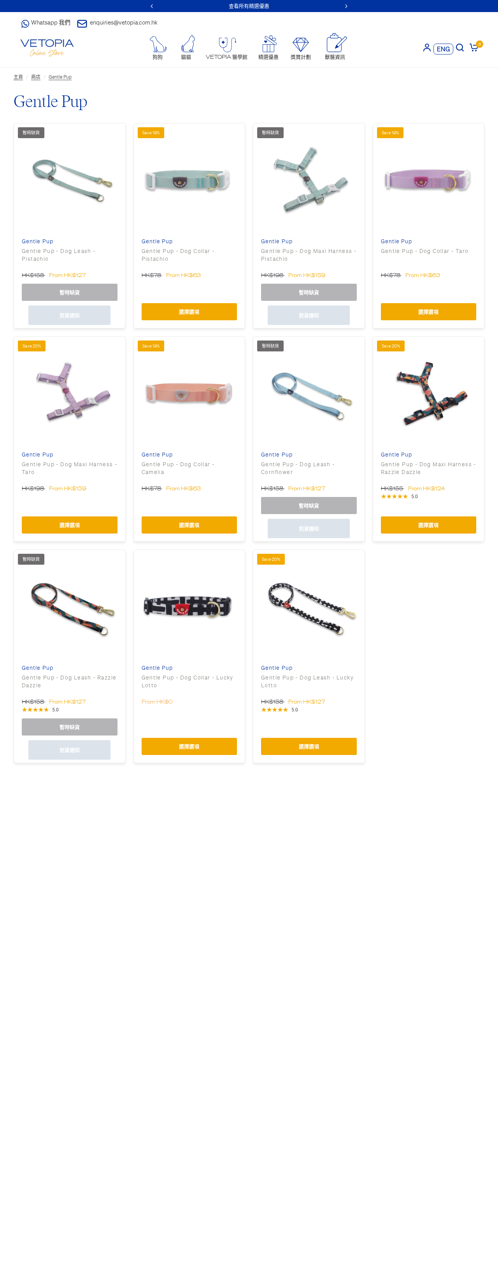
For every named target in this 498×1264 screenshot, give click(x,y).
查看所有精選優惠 (249, 6)
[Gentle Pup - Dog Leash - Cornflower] (309, 392)
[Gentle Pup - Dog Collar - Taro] (428, 179)
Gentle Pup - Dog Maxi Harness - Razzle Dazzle (428, 468)
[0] (472, 47)
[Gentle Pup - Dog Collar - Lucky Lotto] (189, 605)
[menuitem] (158, 48)
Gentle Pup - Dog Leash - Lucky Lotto (307, 681)
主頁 (18, 77)
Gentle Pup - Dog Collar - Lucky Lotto (187, 681)
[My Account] (427, 47)
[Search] (459, 47)
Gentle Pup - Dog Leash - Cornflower (298, 468)
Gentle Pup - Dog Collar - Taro (425, 251)
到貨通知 (70, 315)
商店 (35, 77)
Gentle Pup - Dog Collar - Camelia (178, 468)
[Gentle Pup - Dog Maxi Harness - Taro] (69, 392)
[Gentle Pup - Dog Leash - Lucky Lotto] (309, 605)
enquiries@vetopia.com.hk (124, 22)
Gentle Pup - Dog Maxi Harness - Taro (69, 468)
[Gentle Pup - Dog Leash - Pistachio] (69, 179)
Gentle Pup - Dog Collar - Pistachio (178, 255)
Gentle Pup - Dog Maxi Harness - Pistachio (308, 255)
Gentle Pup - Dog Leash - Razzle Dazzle (69, 681)
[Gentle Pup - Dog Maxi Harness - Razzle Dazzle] (428, 392)
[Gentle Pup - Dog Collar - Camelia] (189, 392)
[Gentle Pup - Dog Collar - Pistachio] (189, 179)
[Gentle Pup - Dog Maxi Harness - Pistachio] (309, 179)
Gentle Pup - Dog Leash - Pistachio (59, 255)
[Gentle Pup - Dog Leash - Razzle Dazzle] (69, 605)
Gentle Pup (60, 77)
